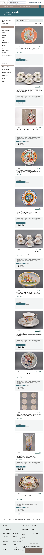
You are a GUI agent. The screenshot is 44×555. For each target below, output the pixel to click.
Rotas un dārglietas (5, 50)
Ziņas (32, 527)
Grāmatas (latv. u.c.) (5, 42)
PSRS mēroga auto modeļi (6, 56)
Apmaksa (23, 532)
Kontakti (23, 535)
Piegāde (23, 534)
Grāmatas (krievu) (5, 40)
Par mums (23, 537)
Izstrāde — (23, 553)
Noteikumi (28, 6)
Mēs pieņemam (24, 527)
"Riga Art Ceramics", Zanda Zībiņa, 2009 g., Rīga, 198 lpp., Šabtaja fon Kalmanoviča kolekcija (27, 130)
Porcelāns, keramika (5, 26)
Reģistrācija (35, 2)
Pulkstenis (4, 52)
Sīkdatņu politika (24, 540)
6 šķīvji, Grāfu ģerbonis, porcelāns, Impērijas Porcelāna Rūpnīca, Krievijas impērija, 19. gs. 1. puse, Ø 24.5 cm (28, 415)
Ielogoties (21, 60)
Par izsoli (32, 531)
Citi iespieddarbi (5, 47)
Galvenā (4, 8)
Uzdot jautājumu (38, 46)
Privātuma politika (25, 539)
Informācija (25, 525)
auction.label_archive (10, 8)
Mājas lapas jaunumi (25, 529)
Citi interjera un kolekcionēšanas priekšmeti (7, 54)
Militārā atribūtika (5, 39)
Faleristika (4, 37)
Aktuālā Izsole (7, 525)
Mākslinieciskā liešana (6, 30)
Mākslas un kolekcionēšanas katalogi (7, 45)
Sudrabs (3, 32)
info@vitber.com (24, 551)
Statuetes (4, 24)
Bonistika (4, 35)
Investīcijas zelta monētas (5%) (6, 21)
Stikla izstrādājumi (5, 28)
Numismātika (4, 33)
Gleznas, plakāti (5, 23)
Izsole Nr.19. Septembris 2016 (19, 8)
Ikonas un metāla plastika (6, 48)
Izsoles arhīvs (7, 529)
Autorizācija (30, 2)
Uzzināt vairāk (34, 551)
